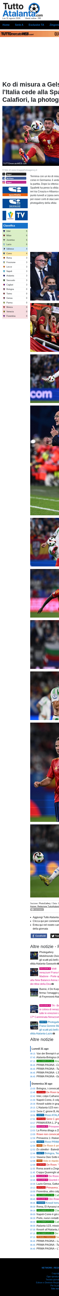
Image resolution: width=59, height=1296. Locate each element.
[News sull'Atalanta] (22, 10)
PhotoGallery (45, 903)
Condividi (40, 935)
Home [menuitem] (6, 25)
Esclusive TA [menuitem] (36, 25)
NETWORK (47, 1268)
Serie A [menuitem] (19, 25)
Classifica (9, 225)
